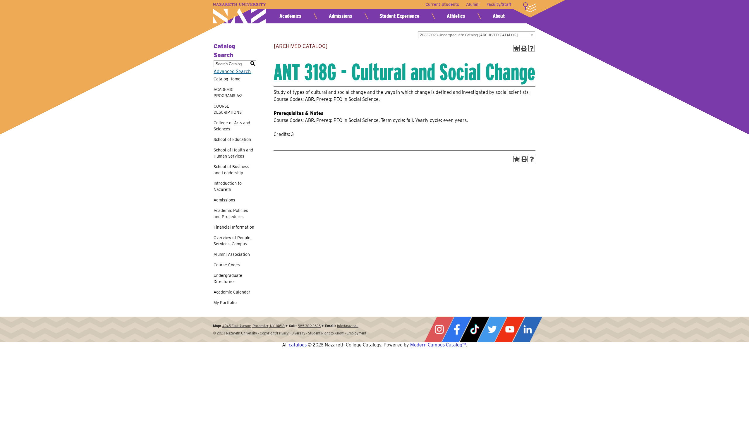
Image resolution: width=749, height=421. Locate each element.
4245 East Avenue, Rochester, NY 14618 (253, 326)
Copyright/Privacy (274, 333)
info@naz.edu (347, 326)
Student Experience (399, 16)
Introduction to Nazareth (228, 186)
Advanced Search (232, 71)
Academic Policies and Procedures (231, 213)
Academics (290, 16)
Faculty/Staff (499, 4)
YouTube (509, 329)
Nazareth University (239, 13)
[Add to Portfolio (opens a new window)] (516, 48)
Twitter (492, 329)
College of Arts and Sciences (232, 125)
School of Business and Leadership (231, 169)
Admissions (340, 16)
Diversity (298, 333)
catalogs (298, 345)
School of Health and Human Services (233, 153)
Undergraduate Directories (228, 278)
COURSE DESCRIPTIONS (228, 109)
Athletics (456, 16)
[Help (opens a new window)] (531, 48)
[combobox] (476, 34)
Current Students (442, 4)
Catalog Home (227, 79)
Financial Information (234, 227)
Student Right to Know (326, 333)
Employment (356, 333)
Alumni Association (232, 254)
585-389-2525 (309, 326)
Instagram (439, 329)
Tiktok (474, 329)
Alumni (473, 4)
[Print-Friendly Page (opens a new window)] (524, 48)
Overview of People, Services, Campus (232, 240)
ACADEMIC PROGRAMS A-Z (228, 92)
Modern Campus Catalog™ (438, 345)
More (529, 7)
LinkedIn (527, 329)
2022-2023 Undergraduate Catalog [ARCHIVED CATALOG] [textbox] (469, 35)
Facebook (456, 329)
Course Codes (227, 265)
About (499, 16)
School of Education (232, 139)
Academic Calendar (232, 292)
